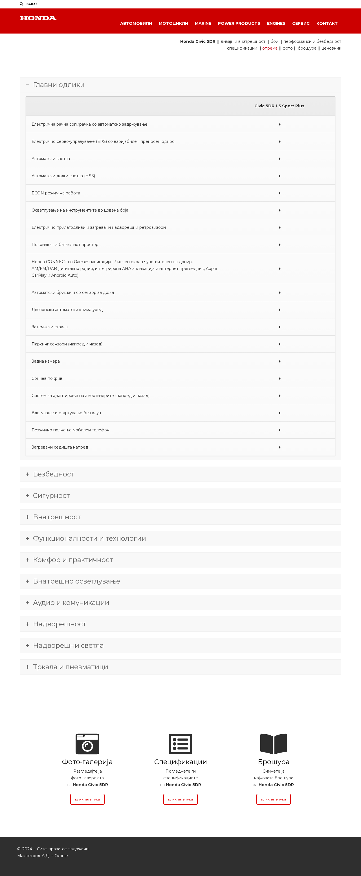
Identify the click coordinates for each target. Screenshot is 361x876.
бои (274, 41)
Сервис (301, 23)
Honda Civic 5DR (197, 41)
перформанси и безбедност (312, 41)
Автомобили (136, 23)
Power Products (239, 23)
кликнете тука (87, 799)
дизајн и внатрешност (243, 41)
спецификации (242, 48)
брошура (307, 48)
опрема (270, 48)
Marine (203, 23)
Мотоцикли (173, 23)
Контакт (327, 23)
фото (288, 48)
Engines (276, 23)
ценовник (331, 48)
